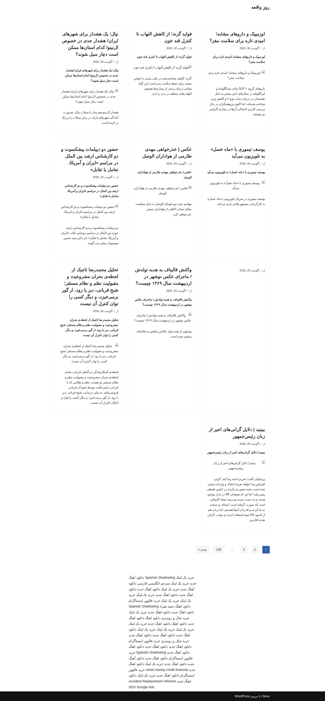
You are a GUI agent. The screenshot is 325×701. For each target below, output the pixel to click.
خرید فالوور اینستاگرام (144, 601)
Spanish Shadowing (160, 577)
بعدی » (202, 549)
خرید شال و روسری (175, 618)
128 (218, 549)
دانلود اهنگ (183, 606)
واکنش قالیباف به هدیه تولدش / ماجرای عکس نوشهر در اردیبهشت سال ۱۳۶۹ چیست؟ (163, 276)
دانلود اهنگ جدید (148, 589)
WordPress (242, 696)
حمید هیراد (166, 606)
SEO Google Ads (141, 687)
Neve (266, 696)
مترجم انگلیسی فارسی (153, 583)
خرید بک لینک (185, 577)
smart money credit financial (167, 670)
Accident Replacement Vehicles (152, 681)
